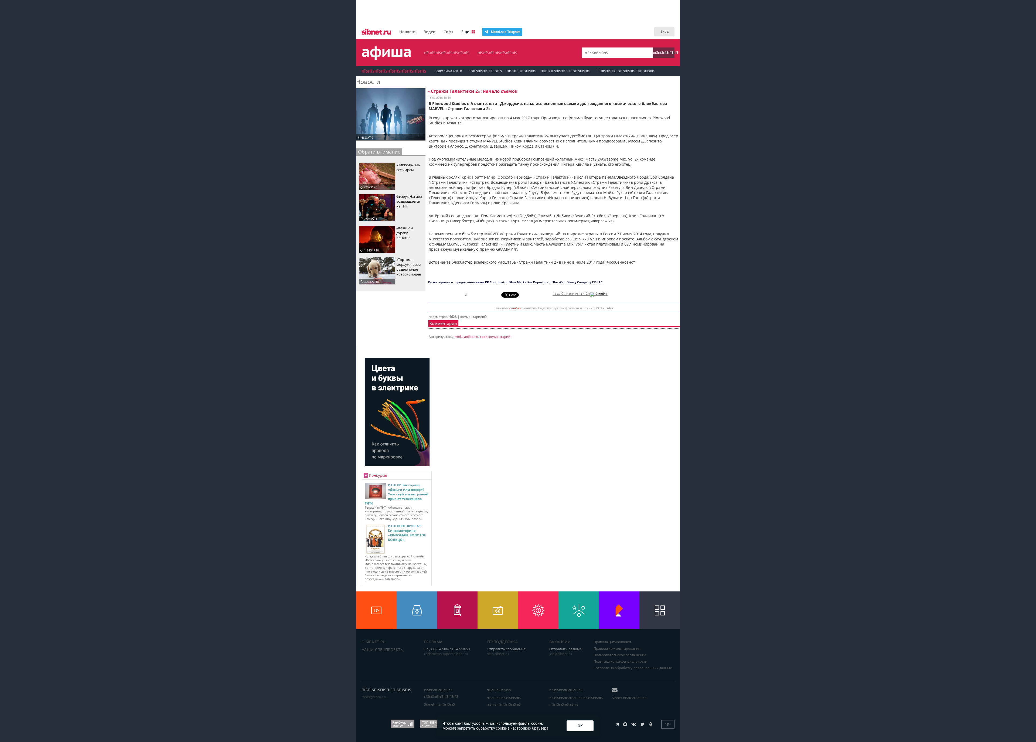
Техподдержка (502, 641)
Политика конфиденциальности (620, 661)
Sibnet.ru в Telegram (505, 32)
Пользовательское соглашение (620, 654)
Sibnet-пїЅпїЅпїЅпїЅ (439, 704)
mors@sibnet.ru (374, 697)
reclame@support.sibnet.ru (446, 653)
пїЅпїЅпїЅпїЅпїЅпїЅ (521, 71)
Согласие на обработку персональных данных (633, 667)
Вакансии (560, 641)
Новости (407, 31)
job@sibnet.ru (560, 653)
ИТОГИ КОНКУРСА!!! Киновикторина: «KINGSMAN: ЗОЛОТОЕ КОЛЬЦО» (407, 533)
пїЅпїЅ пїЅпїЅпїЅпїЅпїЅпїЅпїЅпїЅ (565, 71)
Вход (664, 31)
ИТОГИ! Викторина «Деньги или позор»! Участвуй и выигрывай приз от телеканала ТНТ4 (396, 494)
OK (580, 726)
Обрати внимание (379, 151)
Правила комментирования (617, 648)
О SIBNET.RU (374, 641)
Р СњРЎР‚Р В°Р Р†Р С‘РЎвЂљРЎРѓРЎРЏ (580, 294)
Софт (448, 31)
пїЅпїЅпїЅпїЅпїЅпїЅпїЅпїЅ (446, 52)
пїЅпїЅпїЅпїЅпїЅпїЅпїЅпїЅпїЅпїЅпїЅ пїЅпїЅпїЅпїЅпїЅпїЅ (576, 701)
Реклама (433, 641)
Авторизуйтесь (441, 336)
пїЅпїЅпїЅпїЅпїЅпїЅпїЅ (497, 52)
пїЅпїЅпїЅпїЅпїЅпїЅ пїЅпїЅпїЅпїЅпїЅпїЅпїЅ (441, 693)
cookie (536, 723)
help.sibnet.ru (498, 653)
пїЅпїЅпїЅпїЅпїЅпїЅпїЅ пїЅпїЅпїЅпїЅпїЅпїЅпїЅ (504, 701)
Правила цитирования (612, 641)
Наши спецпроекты (383, 649)
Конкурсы (378, 475)
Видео (429, 31)
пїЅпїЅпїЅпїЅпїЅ (663, 52)
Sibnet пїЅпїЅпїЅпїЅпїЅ (629, 697)
